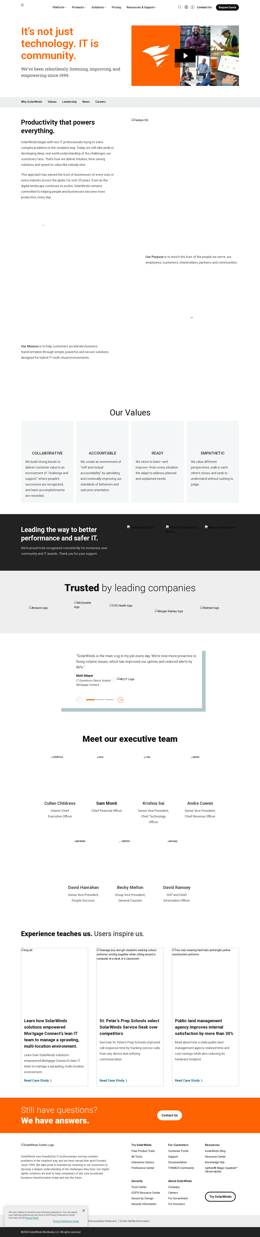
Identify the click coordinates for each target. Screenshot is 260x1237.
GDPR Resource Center (145, 1192)
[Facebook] (208, 1182)
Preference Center (142, 1168)
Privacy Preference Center (66, 1221)
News (86, 101)
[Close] (84, 1210)
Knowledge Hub (215, 1162)
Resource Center (215, 1156)
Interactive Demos (142, 1162)
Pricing (116, 7)
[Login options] (192, 7)
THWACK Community (181, 1168)
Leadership (69, 101)
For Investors (176, 1204)
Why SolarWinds (31, 101)
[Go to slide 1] (90, 699)
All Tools (136, 1156)
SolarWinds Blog (215, 1151)
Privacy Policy (32, 1218)
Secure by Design (142, 1198)
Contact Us (204, 7)
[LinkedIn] (236, 1182)
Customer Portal (178, 1151)
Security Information (143, 1204)
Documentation (177, 1162)
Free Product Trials (143, 1151)
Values (52, 101)
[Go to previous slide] (79, 700)
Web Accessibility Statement (101, 1221)
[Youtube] (229, 1182)
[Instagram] (215, 1182)
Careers (100, 101)
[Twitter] (222, 1182)
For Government (178, 1198)
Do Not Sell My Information (134, 1221)
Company (174, 1187)
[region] (46, 1216)
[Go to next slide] (120, 700)
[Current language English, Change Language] (186, 7)
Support (173, 1156)
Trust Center (138, 1187)
